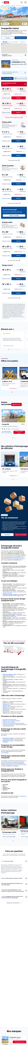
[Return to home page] (6, 2)
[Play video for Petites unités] (25, 127)
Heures (23, 42)
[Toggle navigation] (2, 2)
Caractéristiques (14, 42)
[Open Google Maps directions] (25, 55)
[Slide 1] (13, 66)
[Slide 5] (18, 66)
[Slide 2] (14, 66)
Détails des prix (23, 90)
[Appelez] (10, 1042)
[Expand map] (25, 45)
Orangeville (13, 5)
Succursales (7, 5)
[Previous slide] (2, 64)
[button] (10, 89)
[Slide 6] (19, 66)
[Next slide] (25, 64)
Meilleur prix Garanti (6, 98)
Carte (6, 42)
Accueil (2, 5)
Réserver (18, 98)
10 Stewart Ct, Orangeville (14, 1039)
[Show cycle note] (25, 72)
